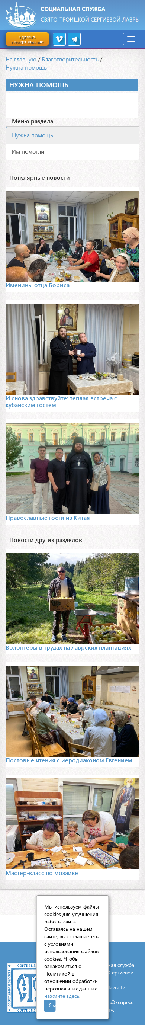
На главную (21, 59)
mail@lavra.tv (109, 987)
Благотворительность (70, 59)
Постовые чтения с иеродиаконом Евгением (69, 760)
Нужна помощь (26, 67)
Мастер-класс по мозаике (42, 873)
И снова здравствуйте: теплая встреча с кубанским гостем (61, 401)
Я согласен (52, 1005)
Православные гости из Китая (48, 517)
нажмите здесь (61, 995)
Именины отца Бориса (38, 285)
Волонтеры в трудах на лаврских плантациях (68, 647)
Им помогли (28, 151)
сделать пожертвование (27, 38)
